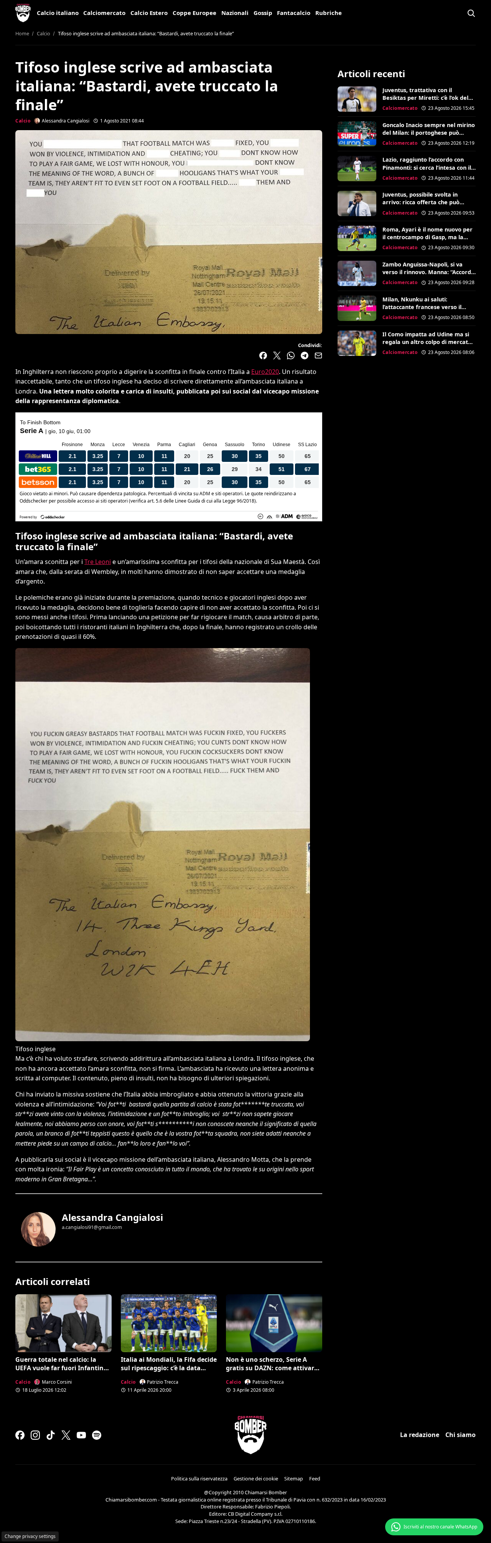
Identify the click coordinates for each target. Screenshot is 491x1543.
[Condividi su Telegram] (304, 355)
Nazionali (235, 13)
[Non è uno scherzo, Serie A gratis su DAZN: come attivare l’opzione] (274, 1323)
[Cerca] (471, 13)
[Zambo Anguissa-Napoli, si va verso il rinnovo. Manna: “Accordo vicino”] (357, 273)
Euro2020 (265, 371)
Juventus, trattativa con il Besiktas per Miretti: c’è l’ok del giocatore (425, 97)
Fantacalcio (293, 13)
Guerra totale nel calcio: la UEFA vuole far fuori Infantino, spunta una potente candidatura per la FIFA (62, 1372)
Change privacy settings (30, 1536)
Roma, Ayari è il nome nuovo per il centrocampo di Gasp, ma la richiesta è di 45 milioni (427, 237)
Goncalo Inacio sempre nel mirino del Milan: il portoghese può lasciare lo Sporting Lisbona (428, 132)
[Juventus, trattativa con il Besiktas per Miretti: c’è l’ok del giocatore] (357, 99)
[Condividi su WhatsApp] (291, 355)
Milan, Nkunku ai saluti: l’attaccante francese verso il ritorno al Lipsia (421, 307)
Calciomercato (104, 13)
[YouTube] (81, 1435)
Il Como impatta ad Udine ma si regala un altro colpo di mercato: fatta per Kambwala (427, 342)
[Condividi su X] (277, 355)
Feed (314, 1478)
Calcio (22, 120)
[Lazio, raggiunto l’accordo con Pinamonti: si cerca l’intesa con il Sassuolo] (357, 168)
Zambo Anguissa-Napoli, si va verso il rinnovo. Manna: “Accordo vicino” (428, 272)
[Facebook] (20, 1435)
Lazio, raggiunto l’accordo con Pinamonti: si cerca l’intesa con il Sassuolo (426, 167)
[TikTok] (50, 1435)
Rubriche (328, 13)
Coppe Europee (194, 13)
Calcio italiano (58, 13)
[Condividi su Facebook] (263, 355)
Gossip (263, 13)
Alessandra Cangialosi (112, 1217)
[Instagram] (35, 1435)
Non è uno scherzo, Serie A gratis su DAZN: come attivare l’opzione (272, 1368)
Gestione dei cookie (256, 1478)
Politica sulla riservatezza (199, 1478)
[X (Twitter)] (66, 1435)
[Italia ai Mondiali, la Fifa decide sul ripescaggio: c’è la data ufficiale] (169, 1323)
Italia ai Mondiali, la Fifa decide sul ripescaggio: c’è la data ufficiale (169, 1368)
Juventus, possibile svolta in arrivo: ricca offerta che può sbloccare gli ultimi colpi (421, 202)
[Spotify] (96, 1435)
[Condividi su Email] (318, 355)
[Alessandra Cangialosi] (38, 1229)
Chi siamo (460, 1435)
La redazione (419, 1435)
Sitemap (293, 1478)
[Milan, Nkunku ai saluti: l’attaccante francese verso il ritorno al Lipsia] (357, 308)
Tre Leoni (97, 561)
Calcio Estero (149, 13)
